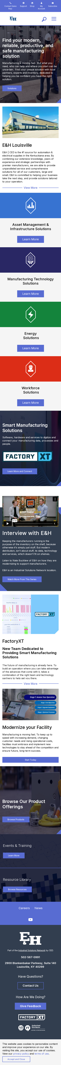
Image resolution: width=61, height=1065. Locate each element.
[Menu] (54, 18)
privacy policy (21, 1053)
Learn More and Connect (20, 471)
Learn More (30, 239)
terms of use (41, 1053)
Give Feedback (30, 1006)
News (38, 908)
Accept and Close (16, 1059)
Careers (24, 908)
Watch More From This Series (22, 579)
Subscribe (52, 6)
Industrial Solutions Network (31, 950)
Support (23, 6)
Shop (32, 6)
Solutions (12, 88)
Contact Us (30, 985)
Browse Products (16, 819)
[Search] (44, 18)
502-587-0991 (30, 957)
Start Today (30, 760)
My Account (41, 7)
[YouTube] (30, 920)
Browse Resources (17, 889)
